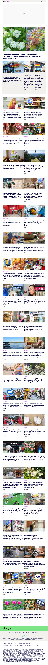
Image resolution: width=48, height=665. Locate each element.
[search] (42, 1)
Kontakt (11, 632)
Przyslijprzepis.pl (27, 645)
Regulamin (28, 632)
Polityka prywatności (19, 632)
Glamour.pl (9, 643)
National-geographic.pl (8, 645)
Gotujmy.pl (15, 643)
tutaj (15, 663)
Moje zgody (35, 632)
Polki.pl (21, 645)
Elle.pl (4, 643)
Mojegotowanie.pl (30, 643)
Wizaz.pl (39, 645)
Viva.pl (34, 645)
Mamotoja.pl (22, 643)
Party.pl (16, 645)
